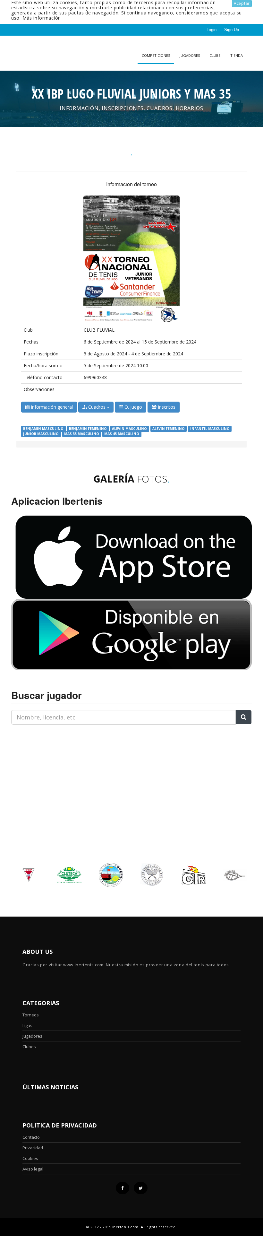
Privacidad (32, 1148)
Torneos (30, 1015)
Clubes (29, 1046)
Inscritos (166, 407)
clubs (214, 55)
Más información (41, 18)
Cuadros (97, 407)
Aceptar (242, 3)
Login (211, 29)
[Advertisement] (51, 770)
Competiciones (156, 55)
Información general (51, 407)
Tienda (236, 55)
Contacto (31, 1137)
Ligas (27, 1025)
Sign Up (231, 29)
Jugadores (190, 55)
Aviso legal (32, 1169)
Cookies (30, 1158)
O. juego (132, 407)
